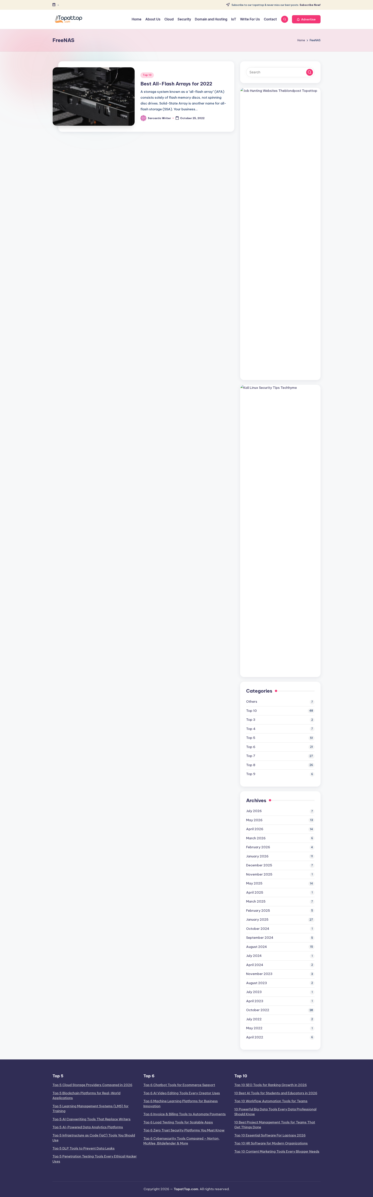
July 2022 (254, 1019)
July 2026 (254, 811)
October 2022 (257, 1010)
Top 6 (250, 747)
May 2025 (254, 883)
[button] (306, 19)
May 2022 (254, 1028)
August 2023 (256, 983)
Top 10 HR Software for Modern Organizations (271, 1143)
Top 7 (250, 756)
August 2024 (256, 947)
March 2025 (256, 901)
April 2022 (254, 1037)
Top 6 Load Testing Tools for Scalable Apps (178, 1122)
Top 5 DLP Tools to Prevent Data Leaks (83, 1148)
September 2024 (259, 937)
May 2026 (254, 820)
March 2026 (256, 838)
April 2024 (254, 965)
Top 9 (250, 774)
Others (251, 701)
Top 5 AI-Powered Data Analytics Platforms (87, 1127)
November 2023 (259, 974)
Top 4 (250, 729)
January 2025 (257, 919)
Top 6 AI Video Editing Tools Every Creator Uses (181, 1093)
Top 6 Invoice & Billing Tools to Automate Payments (184, 1114)
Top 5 (250, 738)
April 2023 (254, 1001)
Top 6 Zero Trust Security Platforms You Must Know (184, 1130)
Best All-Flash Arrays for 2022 (176, 84)
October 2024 (257, 929)
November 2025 (259, 874)
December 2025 (259, 865)
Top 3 (250, 719)
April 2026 (254, 829)
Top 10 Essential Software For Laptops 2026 (270, 1135)
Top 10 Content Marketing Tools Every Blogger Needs (276, 1151)
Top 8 (250, 765)
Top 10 (147, 75)
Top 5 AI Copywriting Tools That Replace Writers (91, 1119)
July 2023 (254, 992)
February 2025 (258, 910)
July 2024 (254, 956)
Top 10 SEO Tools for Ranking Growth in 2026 (270, 1085)
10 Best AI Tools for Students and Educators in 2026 (275, 1093)
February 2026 (258, 847)
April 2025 (254, 892)
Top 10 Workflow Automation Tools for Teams (271, 1101)
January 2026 (257, 856)
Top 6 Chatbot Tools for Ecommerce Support (179, 1085)
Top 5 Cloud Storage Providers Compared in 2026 (92, 1085)
